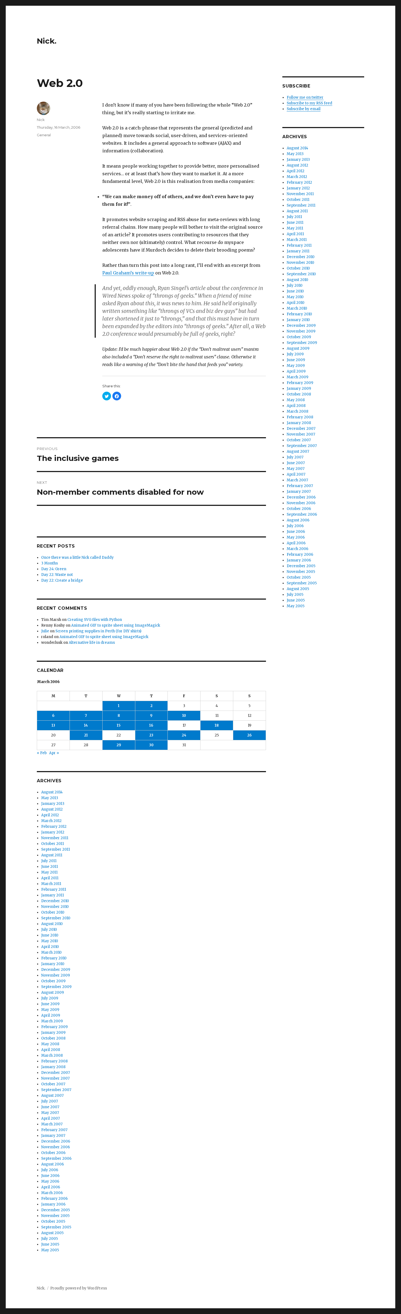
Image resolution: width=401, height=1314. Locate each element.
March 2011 (51, 883)
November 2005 (55, 1215)
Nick (41, 119)
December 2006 (55, 1141)
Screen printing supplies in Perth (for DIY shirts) (98, 631)
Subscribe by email (304, 109)
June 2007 (50, 1107)
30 (151, 745)
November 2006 (55, 1147)
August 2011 (51, 855)
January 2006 (53, 1204)
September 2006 (56, 1158)
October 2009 (53, 981)
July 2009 (49, 998)
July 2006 (49, 1170)
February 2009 (54, 1027)
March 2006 (52, 1193)
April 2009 (50, 1015)
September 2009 (56, 986)
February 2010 (54, 958)
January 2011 (52, 895)
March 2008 (52, 1055)
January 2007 (53, 1135)
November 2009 (55, 975)
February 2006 (54, 1198)
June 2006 (50, 1175)
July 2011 (48, 861)
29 (118, 745)
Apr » (54, 753)
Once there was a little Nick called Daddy (77, 557)
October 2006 (53, 1152)
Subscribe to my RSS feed (309, 103)
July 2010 (49, 929)
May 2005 (50, 1250)
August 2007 (52, 1095)
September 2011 (55, 849)
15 (119, 725)
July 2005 (49, 1238)
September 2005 (56, 1227)
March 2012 (51, 820)
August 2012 (52, 809)
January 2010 (52, 964)
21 (86, 735)
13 (53, 725)
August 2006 (52, 1164)
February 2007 (54, 1130)
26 (249, 735)
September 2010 (55, 918)
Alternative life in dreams (92, 642)
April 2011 (49, 878)
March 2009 (52, 1021)
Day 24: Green (53, 569)
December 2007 (55, 1072)
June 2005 (50, 1244)
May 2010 (49, 941)
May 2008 (50, 1044)
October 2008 (53, 1038)
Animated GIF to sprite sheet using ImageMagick (115, 625)
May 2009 (50, 1009)
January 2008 (53, 1067)
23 (151, 735)
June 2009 (50, 1004)
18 (217, 725)
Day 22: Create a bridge (62, 580)
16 (151, 725)
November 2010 (55, 906)
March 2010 (51, 952)
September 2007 (56, 1090)
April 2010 (50, 946)
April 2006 (50, 1187)
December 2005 (55, 1210)
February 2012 (54, 826)
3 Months (49, 563)
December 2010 (55, 901)
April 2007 (50, 1118)
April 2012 (50, 815)
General (44, 135)
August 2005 (52, 1233)
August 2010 (52, 924)
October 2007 (53, 1084)
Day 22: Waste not (57, 574)
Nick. (46, 41)
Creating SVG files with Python (94, 619)
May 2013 (49, 798)
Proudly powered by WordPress (78, 1288)
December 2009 (55, 969)
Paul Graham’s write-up (128, 273)
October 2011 (52, 843)
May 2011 (49, 872)
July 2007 (49, 1101)
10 (184, 715)
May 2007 (50, 1112)
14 (86, 725)
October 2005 (53, 1221)
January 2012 (52, 832)
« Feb (42, 753)
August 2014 (52, 792)
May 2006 (50, 1181)
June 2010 (49, 935)
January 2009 (53, 1032)
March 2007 (51, 1124)
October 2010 (52, 912)
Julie (45, 631)
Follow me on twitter (305, 97)
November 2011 (54, 838)
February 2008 (54, 1061)
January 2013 (52, 803)
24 (184, 735)
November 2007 (55, 1078)
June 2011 (49, 866)
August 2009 (52, 992)
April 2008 (50, 1049)
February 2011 (53, 889)
